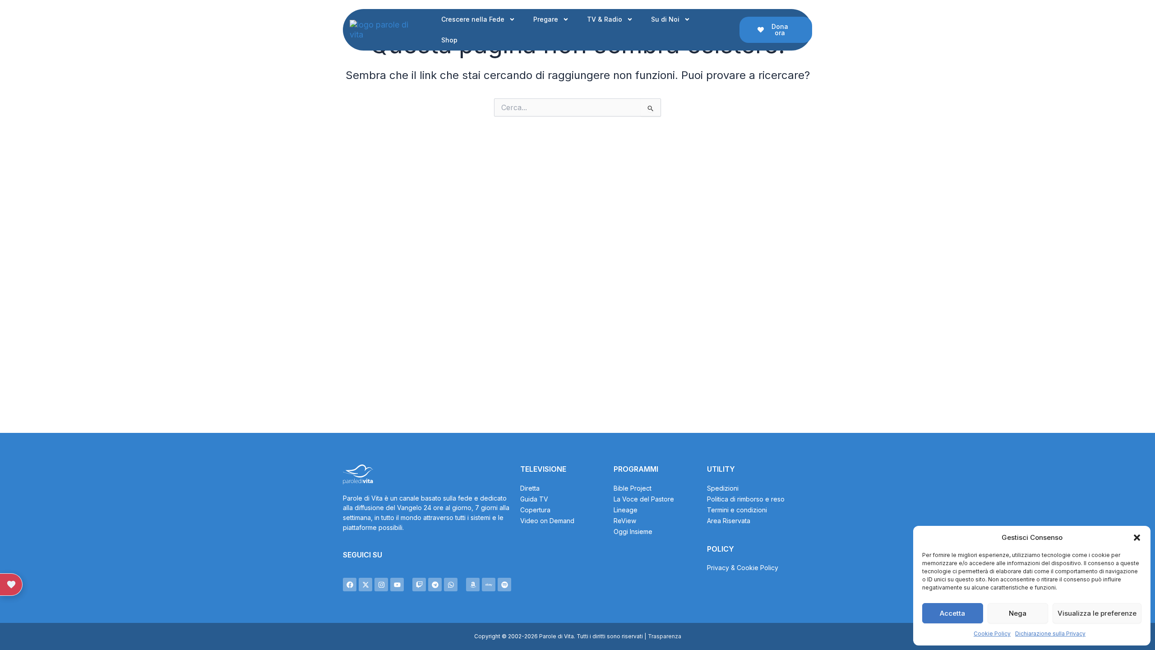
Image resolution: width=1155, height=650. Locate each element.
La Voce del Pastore (644, 499)
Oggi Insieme (633, 531)
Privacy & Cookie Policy (742, 567)
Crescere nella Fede (472, 19)
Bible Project (632, 488)
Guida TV (534, 499)
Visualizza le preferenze (1097, 613)
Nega (1017, 613)
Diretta (530, 488)
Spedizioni (723, 488)
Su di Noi (665, 19)
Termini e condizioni (737, 510)
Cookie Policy (992, 633)
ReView (625, 521)
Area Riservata (728, 521)
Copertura (535, 510)
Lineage (626, 510)
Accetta (952, 613)
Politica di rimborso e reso (746, 499)
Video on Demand (547, 521)
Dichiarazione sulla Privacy (1050, 633)
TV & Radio (604, 19)
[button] (1136, 537)
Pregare (545, 19)
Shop (449, 40)
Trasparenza (664, 636)
